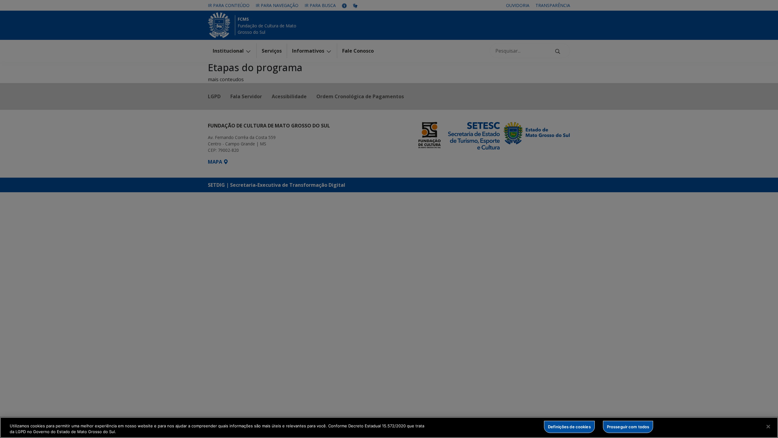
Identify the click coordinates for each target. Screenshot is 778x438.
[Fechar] (768, 426)
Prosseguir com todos (628, 426)
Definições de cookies (569, 426)
